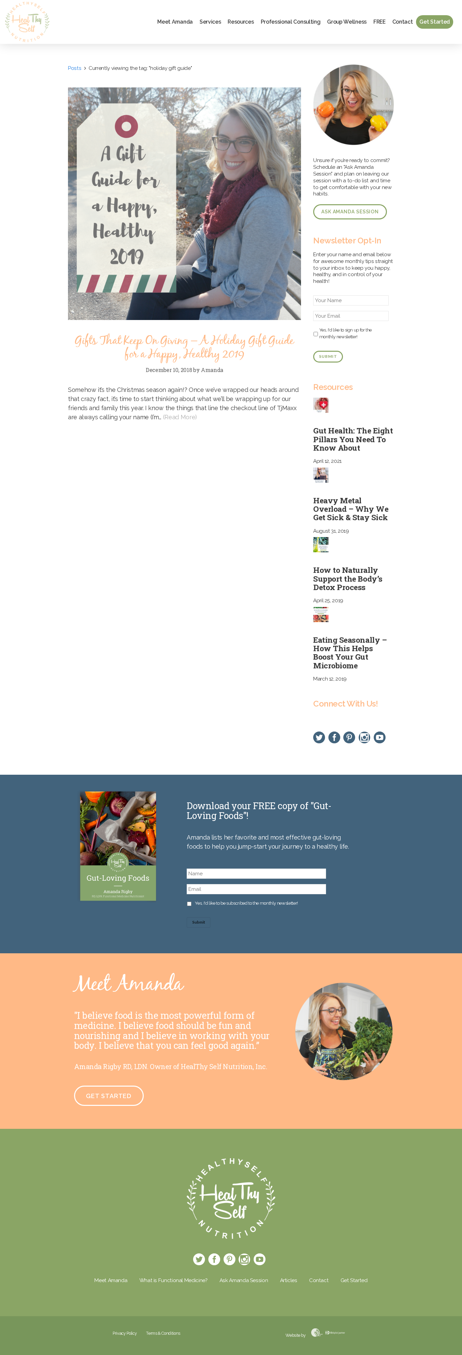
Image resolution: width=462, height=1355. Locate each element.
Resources (241, 22)
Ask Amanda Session (350, 211)
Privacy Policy (125, 1333)
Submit (328, 356)
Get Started (434, 22)
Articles (288, 1280)
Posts (74, 68)
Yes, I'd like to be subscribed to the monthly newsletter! (246, 903)
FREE (379, 22)
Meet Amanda (175, 22)
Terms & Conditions (163, 1333)
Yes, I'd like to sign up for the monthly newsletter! (345, 333)
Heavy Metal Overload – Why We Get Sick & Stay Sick (350, 508)
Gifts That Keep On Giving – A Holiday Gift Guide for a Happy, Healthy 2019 (184, 348)
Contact (402, 22)
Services (210, 22)
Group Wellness (347, 22)
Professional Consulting (291, 22)
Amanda (212, 369)
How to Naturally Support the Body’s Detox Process (348, 578)
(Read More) (180, 417)
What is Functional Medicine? (173, 1280)
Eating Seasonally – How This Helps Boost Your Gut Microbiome (350, 652)
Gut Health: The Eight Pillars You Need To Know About (353, 438)
